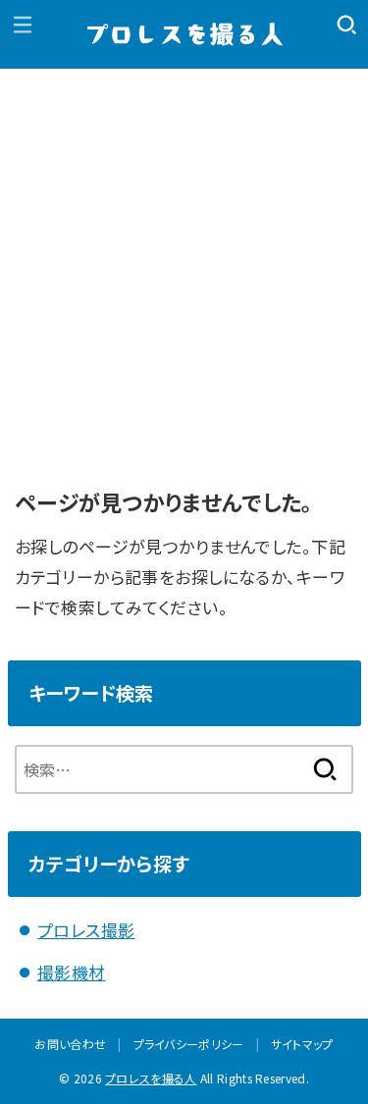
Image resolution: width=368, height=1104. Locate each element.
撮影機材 (71, 972)
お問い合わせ (70, 1043)
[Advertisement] (184, 263)
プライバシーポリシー (188, 1043)
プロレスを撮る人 (150, 1078)
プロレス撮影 (86, 930)
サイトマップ (302, 1043)
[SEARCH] (346, 24)
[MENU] (22, 24)
